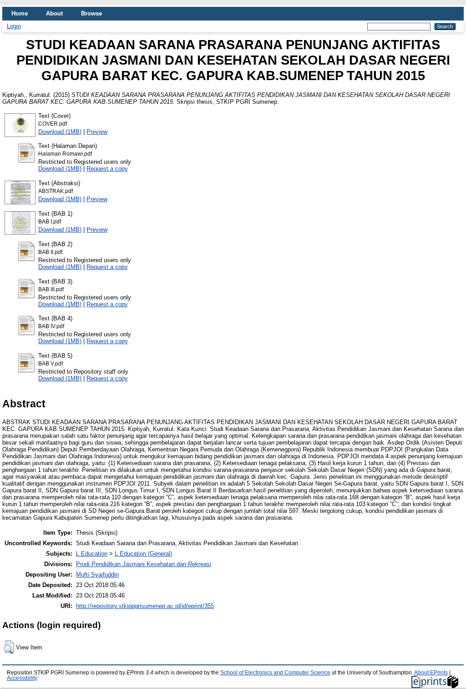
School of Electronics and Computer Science (275, 672)
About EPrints (431, 672)
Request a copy (107, 168)
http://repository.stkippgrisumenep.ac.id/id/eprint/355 (145, 606)
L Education (91, 553)
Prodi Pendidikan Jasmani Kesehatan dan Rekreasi (143, 564)
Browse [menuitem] (91, 13)
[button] (9, 647)
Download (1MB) (59, 131)
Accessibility (22, 678)
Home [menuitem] (19, 13)
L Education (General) (143, 553)
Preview (96, 131)
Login (14, 26)
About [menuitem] (54, 13)
